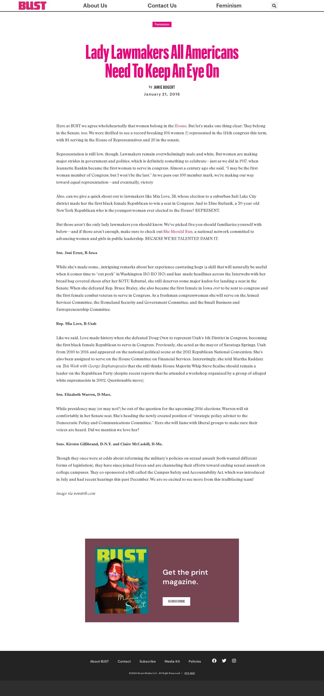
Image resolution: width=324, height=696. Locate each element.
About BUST (99, 661)
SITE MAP (189, 673)
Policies (195, 661)
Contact (124, 661)
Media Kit (172, 661)
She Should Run (178, 231)
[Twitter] (224, 660)
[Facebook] (214, 660)
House (180, 125)
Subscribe (148, 661)
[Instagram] (234, 660)
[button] (274, 5)
